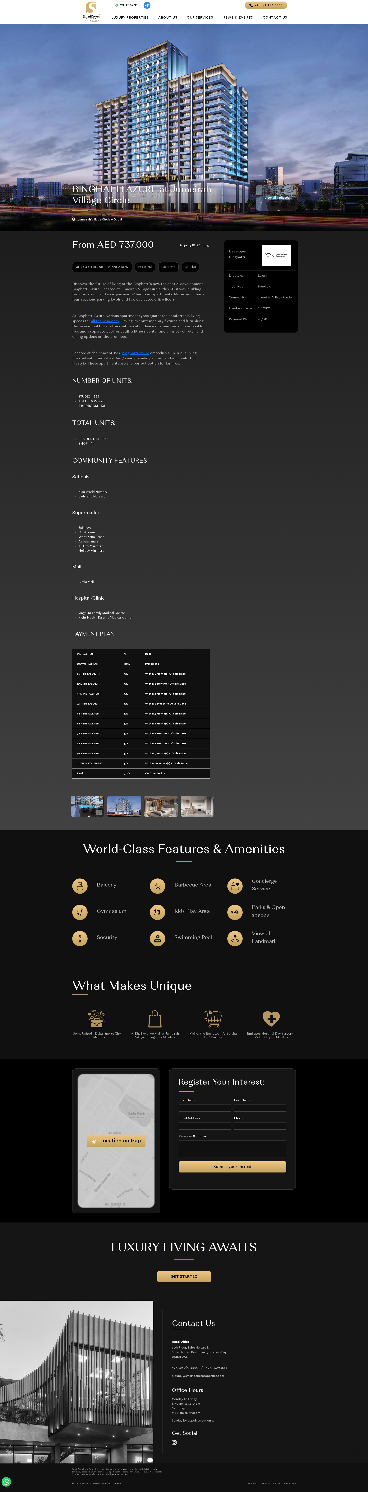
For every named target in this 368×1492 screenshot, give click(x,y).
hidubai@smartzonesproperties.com (198, 1375)
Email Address (189, 1118)
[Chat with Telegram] (147, 5)
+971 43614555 (216, 1367)
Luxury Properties (130, 17)
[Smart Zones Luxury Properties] (91, 11)
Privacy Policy (251, 1483)
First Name (187, 1100)
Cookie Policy (290, 1483)
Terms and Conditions (271, 1483)
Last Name (242, 1100)
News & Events (238, 17)
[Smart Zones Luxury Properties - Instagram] (174, 1442)
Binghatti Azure (135, 353)
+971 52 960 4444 (185, 1367)
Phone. (239, 1118)
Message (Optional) (193, 1136)
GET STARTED (184, 1277)
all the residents (105, 321)
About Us (167, 17)
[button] (6, 1482)
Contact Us (275, 17)
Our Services (200, 17)
